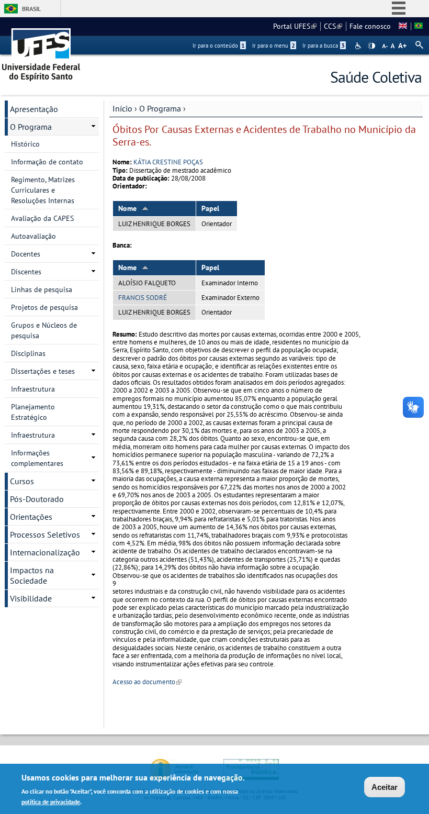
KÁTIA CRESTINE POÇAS (168, 162)
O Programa (160, 108)
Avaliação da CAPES (42, 218)
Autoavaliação (33, 236)
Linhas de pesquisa (41, 289)
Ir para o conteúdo (219, 45)
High (371, 46)
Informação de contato (47, 161)
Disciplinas (28, 353)
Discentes (26, 271)
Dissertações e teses (43, 371)
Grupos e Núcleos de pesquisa (44, 330)
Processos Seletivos (45, 534)
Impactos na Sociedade (32, 575)
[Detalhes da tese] (418, 26)
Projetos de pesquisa (44, 307)
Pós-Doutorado (37, 499)
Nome (127, 208)
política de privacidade (50, 802)
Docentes (25, 254)
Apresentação (34, 109)
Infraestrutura (33, 389)
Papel (210, 208)
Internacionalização (45, 552)
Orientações (31, 516)
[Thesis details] (403, 26)
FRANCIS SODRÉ (142, 297)
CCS (333, 26)
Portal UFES (295, 26)
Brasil (31, 9)
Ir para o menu (273, 45)
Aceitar (384, 787)
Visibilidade (31, 598)
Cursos (22, 481)
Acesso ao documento (147, 681)
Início (122, 108)
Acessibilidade (359, 45)
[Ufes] (41, 51)
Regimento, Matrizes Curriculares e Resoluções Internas (43, 190)
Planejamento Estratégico (33, 412)
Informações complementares (37, 458)
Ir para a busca (323, 45)
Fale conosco (370, 26)
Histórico (25, 144)
